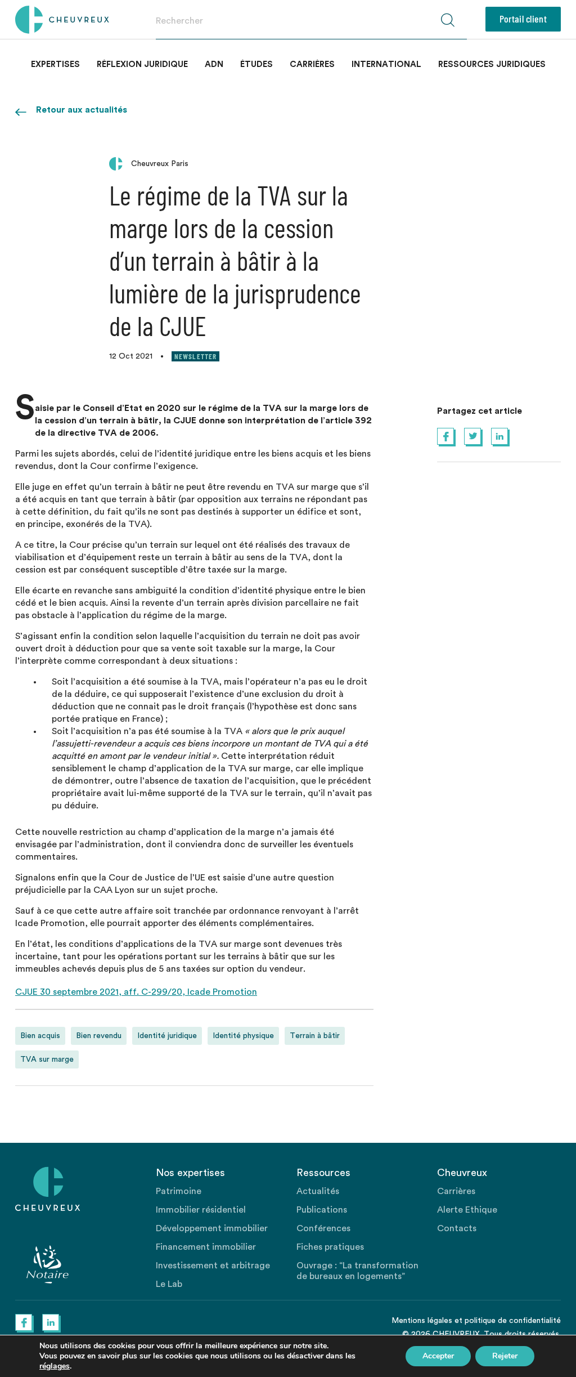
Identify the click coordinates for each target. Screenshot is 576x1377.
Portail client (523, 18)
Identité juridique (167, 1036)
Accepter (438, 1356)
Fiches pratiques (330, 1246)
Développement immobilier (212, 1228)
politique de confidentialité (513, 1321)
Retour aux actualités (81, 109)
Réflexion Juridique (142, 64)
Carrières (312, 64)
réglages (54, 1366)
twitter (472, 436)
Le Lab (169, 1284)
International (386, 64)
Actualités (317, 1191)
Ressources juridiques (492, 64)
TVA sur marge (47, 1059)
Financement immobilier (206, 1246)
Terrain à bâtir (315, 1036)
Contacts (456, 1228)
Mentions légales (422, 1321)
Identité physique (243, 1036)
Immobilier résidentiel (201, 1209)
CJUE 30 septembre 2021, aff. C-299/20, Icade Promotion (136, 991)
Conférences (323, 1228)
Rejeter (505, 1356)
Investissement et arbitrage (213, 1265)
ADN (214, 64)
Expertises (55, 64)
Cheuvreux (62, 20)
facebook (445, 436)
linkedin (499, 436)
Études (256, 64)
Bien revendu (99, 1036)
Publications (321, 1209)
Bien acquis (40, 1036)
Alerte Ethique (467, 1209)
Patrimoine (178, 1191)
